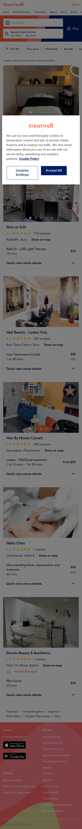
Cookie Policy (29, 158)
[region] (41, 149)
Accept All (54, 170)
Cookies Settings (22, 172)
